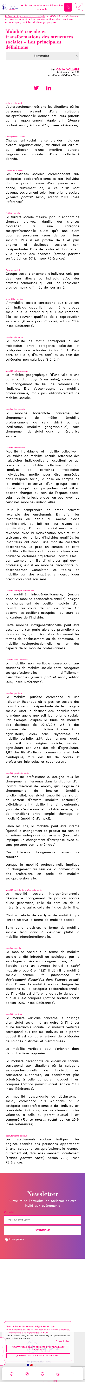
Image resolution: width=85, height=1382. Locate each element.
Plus (73, 1374)
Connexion (79, 7)
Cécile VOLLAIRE (67, 69)
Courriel (9, 1212)
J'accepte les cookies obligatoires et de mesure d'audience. (38, 1348)
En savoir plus (62, 1341)
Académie (11, 1374)
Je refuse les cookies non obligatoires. (38, 1356)
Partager (49, 88)
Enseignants (16, 1239)
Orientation (27, 1374)
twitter (36, 88)
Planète (42, 1374)
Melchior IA (68, 7)
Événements (58, 1374)
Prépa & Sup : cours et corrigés (25, 16)
